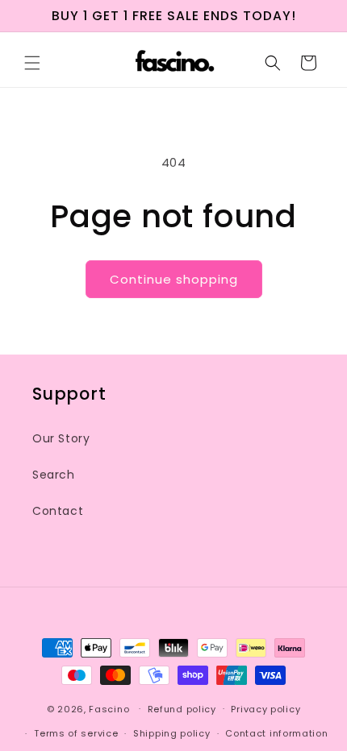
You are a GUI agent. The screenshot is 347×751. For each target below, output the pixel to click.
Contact (57, 511)
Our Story (61, 438)
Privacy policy (265, 709)
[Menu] (32, 63)
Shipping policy (172, 733)
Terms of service (76, 733)
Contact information (276, 733)
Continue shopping (174, 279)
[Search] (273, 63)
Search (53, 475)
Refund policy (182, 709)
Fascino (109, 708)
